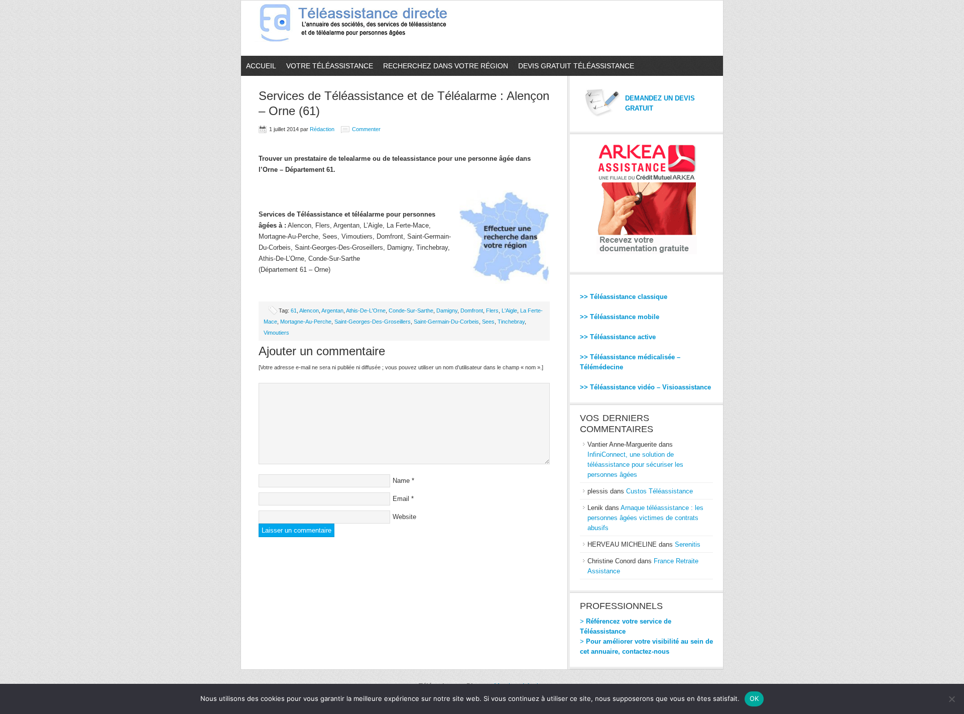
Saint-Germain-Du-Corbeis (446, 322)
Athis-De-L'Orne (366, 311)
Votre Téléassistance (329, 66)
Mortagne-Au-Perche (305, 322)
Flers (492, 311)
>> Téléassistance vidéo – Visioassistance (645, 387)
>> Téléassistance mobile (619, 317)
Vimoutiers (276, 333)
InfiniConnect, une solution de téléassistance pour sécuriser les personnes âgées (635, 464)
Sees (488, 322)
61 (294, 311)
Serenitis (687, 544)
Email (401, 498)
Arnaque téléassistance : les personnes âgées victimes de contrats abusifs (645, 518)
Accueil (261, 66)
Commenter (366, 129)
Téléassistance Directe (357, 28)
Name (401, 480)
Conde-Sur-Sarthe (411, 311)
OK (754, 698)
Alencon (309, 311)
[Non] (951, 699)
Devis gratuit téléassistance (576, 66)
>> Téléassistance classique (623, 296)
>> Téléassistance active (618, 337)
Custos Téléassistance (659, 491)
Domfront (471, 311)
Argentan (332, 311)
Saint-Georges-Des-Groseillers (372, 322)
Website (404, 517)
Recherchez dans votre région (445, 66)
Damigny (446, 311)
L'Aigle (509, 311)
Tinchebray (511, 322)
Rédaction (322, 129)
